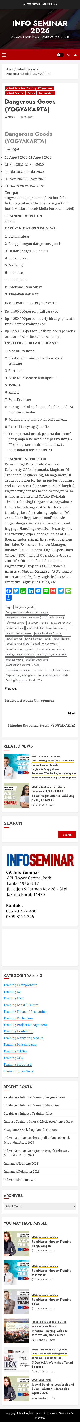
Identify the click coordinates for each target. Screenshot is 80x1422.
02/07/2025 (41, 805)
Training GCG (13, 1058)
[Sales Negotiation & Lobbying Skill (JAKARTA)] (16, 795)
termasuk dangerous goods (53, 675)
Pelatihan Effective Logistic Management (55, 773)
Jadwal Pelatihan (14, 628)
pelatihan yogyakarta (37, 659)
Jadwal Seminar (15, 93)
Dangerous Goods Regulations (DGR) (26, 617)
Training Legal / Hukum (21, 1005)
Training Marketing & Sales (23, 1038)
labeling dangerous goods (20, 654)
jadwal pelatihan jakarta (18, 633)
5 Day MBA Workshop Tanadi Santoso (30, 1130)
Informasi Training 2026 (21, 1163)
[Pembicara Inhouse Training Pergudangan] (16, 1243)
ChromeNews (57, 1413)
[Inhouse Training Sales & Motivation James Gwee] (16, 1330)
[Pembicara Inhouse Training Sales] (16, 1301)
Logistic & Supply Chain (45, 769)
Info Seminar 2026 (40, 27)
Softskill (59, 791)
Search (13, 823)
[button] (4, 55)
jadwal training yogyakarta (20, 649)
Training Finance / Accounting (25, 1012)
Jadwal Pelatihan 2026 (19, 1180)
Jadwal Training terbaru (45, 644)
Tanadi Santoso (52, 1358)
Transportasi (46, 93)
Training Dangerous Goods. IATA (24, 680)
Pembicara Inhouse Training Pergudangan (34, 1097)
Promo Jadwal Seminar (57, 670)
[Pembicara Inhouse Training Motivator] (16, 1272)
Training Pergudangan (20, 1044)
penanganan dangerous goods (22, 665)
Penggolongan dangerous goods (24, 670)
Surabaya (37, 1358)
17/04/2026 (41, 1250)
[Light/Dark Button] (60, 55)
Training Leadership (18, 1031)
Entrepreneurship (48, 1349)
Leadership (45, 1379)
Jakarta (54, 765)
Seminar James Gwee (19, 1071)
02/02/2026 (41, 1398)
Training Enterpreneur (20, 985)
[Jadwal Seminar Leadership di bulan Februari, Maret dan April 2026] (16, 1388)
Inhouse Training (64, 760)
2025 (34, 787)
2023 (34, 756)
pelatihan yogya (14, 659)
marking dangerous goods (51, 654)
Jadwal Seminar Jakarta (37, 638)
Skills (51, 791)
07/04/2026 (41, 1308)
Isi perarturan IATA (61, 623)
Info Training (57, 617)
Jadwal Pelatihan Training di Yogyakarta (29, 88)
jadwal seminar (14, 638)
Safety (31, 93)
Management (39, 791)
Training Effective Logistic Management (54, 777)
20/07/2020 (27, 117)
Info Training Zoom (43, 760)
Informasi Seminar (15, 623)
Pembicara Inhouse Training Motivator (31, 1105)
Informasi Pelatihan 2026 (21, 1171)
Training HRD (13, 998)
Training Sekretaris (18, 1064)
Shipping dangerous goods (20, 675)
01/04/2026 (41, 1340)
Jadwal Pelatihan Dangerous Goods (46, 628)
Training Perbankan (18, 1018)
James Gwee (59, 1321)
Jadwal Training (61, 638)
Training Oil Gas (15, 1051)
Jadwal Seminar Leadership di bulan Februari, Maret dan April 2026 (53, 1388)
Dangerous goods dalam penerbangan (27, 612)
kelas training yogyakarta (50, 649)
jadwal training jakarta (18, 644)
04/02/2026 (41, 1371)
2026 (35, 1237)
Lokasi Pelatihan (41, 1353)
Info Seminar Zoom (49, 756)
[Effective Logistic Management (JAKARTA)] (16, 766)
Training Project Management (25, 1025)
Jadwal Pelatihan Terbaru (47, 633)
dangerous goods (24, 607)
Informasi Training (38, 623)
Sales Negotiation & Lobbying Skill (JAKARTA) (53, 798)
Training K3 (12, 992)
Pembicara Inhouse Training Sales (28, 1113)
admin (11, 117)
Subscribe (75, 55)
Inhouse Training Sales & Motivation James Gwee (39, 1121)
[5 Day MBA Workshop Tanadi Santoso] (16, 1359)
